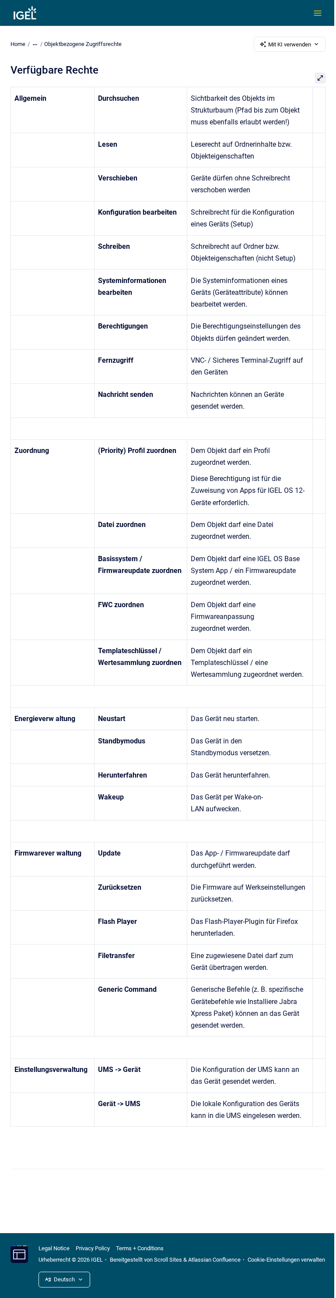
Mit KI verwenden (289, 44)
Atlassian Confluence (214, 1259)
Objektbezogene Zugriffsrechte (83, 44)
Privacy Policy (93, 1248)
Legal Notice (54, 1248)
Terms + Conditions (140, 1248)
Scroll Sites (168, 1259)
